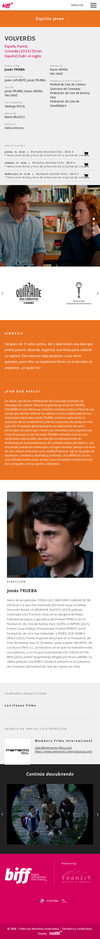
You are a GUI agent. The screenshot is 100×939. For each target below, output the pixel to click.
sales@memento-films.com (53, 748)
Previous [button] (2, 293)
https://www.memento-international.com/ (63, 751)
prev (2, 814)
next (98, 814)
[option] (25, 293)
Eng (77, 5)
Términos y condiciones (76, 928)
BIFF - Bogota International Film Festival (7, 5)
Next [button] (97, 293)
